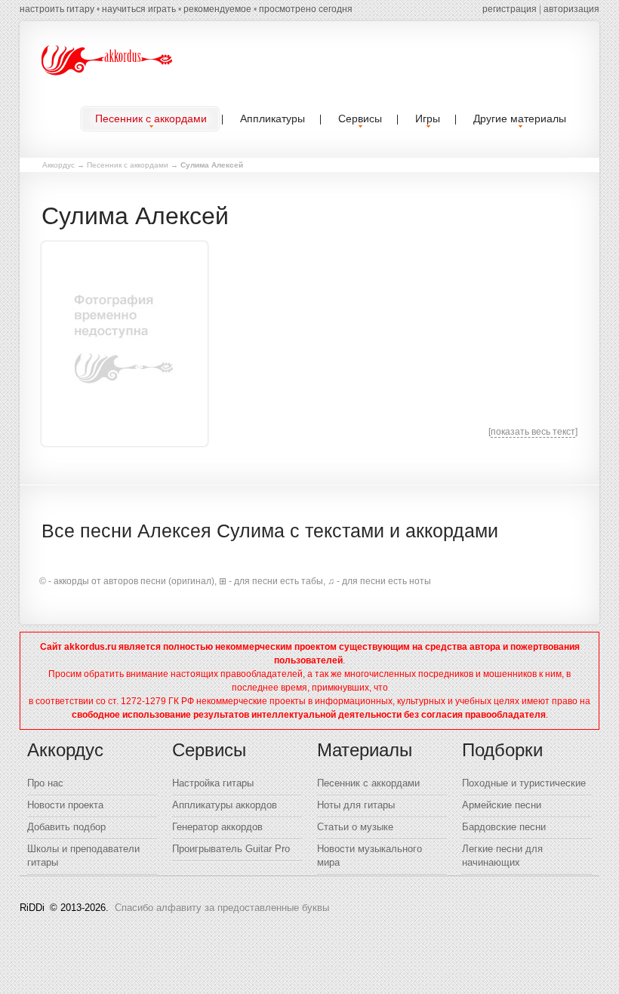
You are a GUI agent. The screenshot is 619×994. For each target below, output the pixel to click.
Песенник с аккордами (127, 165)
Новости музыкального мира (369, 855)
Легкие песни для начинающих (502, 855)
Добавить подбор (66, 826)
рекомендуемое (217, 9)
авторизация (571, 9)
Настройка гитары (213, 783)
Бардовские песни (504, 826)
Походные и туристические (524, 783)
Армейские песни (501, 805)
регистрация (509, 9)
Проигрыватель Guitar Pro (231, 848)
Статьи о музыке (355, 826)
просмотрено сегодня (306, 9)
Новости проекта (65, 805)
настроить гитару (57, 9)
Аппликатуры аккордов (224, 805)
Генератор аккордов (217, 826)
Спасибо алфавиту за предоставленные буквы (222, 907)
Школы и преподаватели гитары (83, 855)
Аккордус (58, 165)
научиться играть (139, 9)
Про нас (45, 783)
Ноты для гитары (356, 805)
